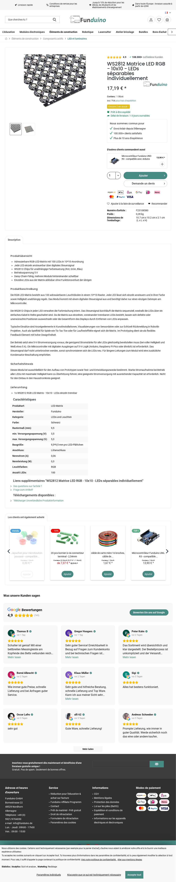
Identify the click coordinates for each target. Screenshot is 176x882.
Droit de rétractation (61, 814)
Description (14, 239)
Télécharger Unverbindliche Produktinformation (38, 500)
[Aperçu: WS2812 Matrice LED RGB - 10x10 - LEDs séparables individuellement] (16, 129)
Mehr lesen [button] (14, 657)
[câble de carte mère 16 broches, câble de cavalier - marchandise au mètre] (108, 537)
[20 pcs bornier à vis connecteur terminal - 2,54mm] (67, 537)
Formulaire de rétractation (64, 818)
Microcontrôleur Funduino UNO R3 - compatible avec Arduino (136, 157)
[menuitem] (167, 19)
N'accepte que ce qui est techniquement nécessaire (94, 874)
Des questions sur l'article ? (27, 486)
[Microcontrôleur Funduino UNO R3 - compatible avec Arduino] (148, 537)
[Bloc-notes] (159, 19)
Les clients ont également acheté (26, 517)
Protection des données (106, 802)
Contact (55, 806)
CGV (96, 793)
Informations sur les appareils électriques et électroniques (110, 820)
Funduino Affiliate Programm (66, 802)
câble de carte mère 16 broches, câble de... (108, 555)
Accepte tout (134, 874)
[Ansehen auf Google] (11, 633)
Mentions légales (103, 798)
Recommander (159, 203)
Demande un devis (143, 183)
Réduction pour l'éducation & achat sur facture (66, 795)
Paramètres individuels (49, 874)
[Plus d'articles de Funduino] (155, 88)
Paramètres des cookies (63, 822)
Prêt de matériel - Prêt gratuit (66, 810)
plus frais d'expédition (126, 101)
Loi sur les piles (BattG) (106, 806)
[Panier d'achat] (167, 19)
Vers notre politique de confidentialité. (99, 859)
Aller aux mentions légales (130, 859)
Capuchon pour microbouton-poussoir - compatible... (27, 555)
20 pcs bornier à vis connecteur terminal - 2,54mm (67, 555)
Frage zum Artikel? (23, 489)
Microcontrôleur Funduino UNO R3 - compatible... (148, 555)
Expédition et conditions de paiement (108, 812)
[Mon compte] (151, 19)
